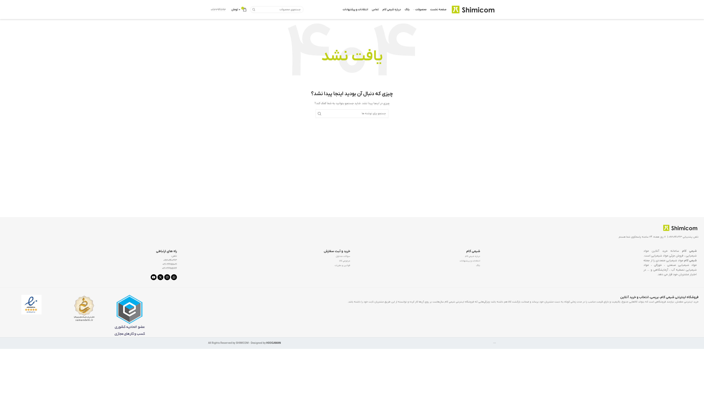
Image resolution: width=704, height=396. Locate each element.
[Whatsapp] (174, 277)
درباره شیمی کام (472, 256)
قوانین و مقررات (342, 265)
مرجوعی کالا (344, 260)
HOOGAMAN (273, 343)
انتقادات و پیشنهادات (470, 260)
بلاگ (478, 265)
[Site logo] (473, 9)
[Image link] (680, 228)
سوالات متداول (343, 256)
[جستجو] (253, 9)
